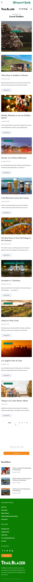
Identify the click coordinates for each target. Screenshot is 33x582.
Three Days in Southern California (14, 75)
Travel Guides (16, 31)
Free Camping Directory (8, 538)
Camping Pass (5, 532)
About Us (3, 507)
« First (9, 422)
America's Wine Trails (10, 321)
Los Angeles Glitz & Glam (11, 361)
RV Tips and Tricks (9, 263)
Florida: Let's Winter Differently (14, 158)
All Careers (4, 510)
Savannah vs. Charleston (10, 280)
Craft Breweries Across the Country (15, 198)
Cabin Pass (4, 535)
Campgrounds (5, 528)
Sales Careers (5, 513)
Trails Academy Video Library (9, 516)
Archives (3, 541)
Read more (6, 90)
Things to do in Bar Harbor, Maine (14, 401)
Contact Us (4, 519)
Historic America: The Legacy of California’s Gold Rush (21, 479)
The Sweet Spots (16, 36)
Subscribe (16, 453)
